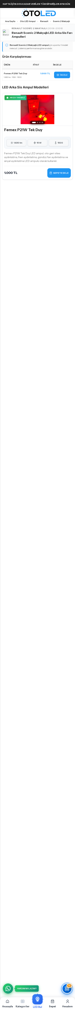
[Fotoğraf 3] (40, 122)
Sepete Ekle (61, 173)
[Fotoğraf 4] (42, 122)
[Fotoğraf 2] (37, 122)
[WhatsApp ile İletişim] (8, 988)
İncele (64, 75)
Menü (4, 13)
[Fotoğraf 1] (34, 122)
